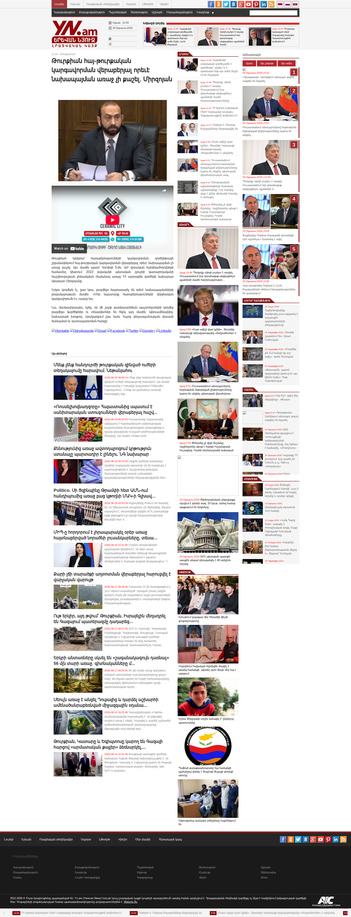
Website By (131, 901)
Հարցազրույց (145, 877)
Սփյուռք (185, 572)
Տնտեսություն (139, 12)
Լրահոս (183, 54)
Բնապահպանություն (179, 12)
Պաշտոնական (118, 12)
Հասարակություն (64, 12)
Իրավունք (203, 12)
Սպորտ (131, 4)
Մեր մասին (143, 839)
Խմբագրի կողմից (153, 23)
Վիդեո (164, 4)
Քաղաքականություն (92, 12)
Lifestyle (147, 4)
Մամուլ (249, 389)
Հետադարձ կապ (170, 839)
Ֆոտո (264, 877)
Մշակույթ (250, 479)
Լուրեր (59, 4)
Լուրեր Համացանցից (257, 300)
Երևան (75, 4)
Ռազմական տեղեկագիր (103, 4)
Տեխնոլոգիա (268, 872)
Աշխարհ (157, 12)
